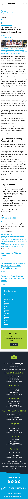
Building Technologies (9, 299)
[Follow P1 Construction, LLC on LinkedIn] (12, 481)
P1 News (3, 35)
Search (5, 17)
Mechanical (6, 317)
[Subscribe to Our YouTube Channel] (19, 481)
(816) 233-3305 (16, 430)
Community (6, 303)
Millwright (6, 320)
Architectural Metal (8, 296)
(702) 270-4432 (16, 443)
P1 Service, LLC (21, 461)
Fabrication (6, 313)
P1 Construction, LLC (6, 37)
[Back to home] (9, 3)
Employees (6, 310)
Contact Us (14, 344)
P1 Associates (17, 493)
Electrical (6, 306)
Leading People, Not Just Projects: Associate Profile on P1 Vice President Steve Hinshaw (13, 266)
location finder (9, 369)
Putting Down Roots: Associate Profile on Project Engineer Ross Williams (12, 278)
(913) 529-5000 (16, 379)
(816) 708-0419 (16, 417)
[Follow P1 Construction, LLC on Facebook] (9, 481)
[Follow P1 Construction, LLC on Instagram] (16, 481)
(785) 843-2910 (16, 392)
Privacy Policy (10, 493)
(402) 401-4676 (16, 455)
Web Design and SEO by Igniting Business (14, 496)
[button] (24, 3)
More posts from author (6, 234)
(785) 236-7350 (16, 405)
